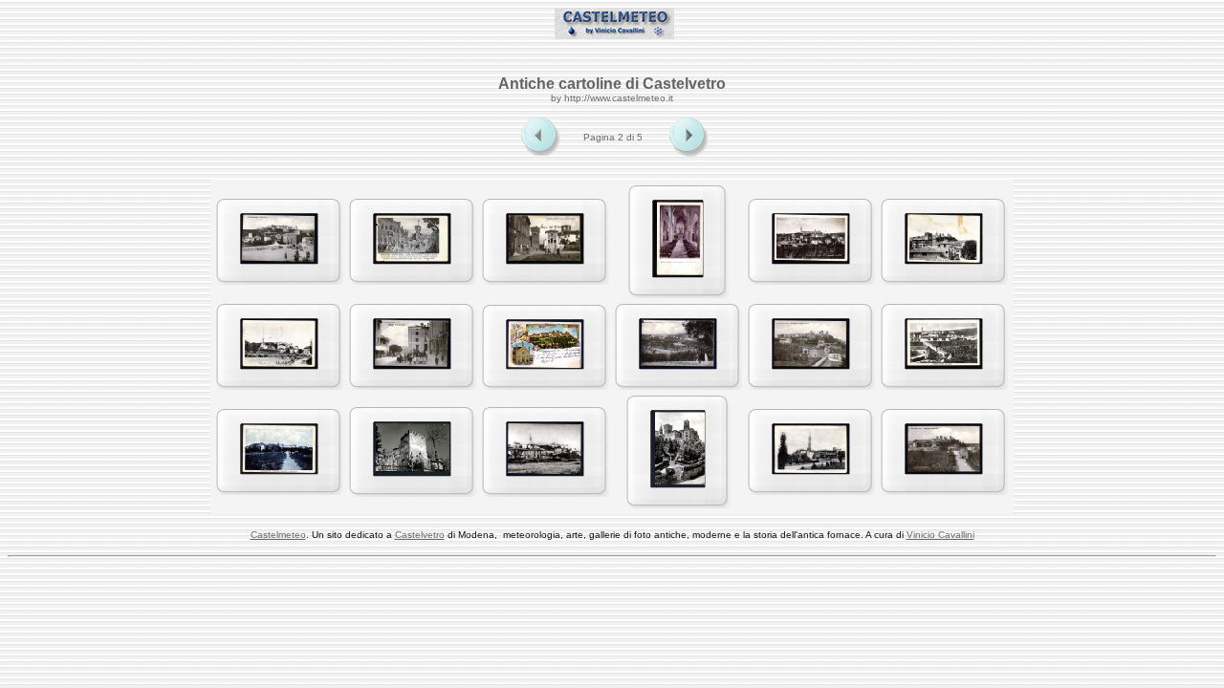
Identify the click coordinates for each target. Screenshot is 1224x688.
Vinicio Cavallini (940, 534)
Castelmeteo (278, 534)
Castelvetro (420, 534)
